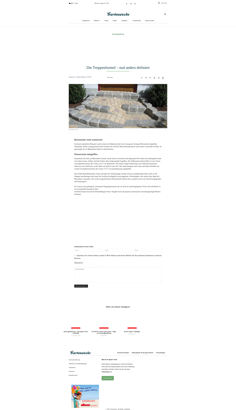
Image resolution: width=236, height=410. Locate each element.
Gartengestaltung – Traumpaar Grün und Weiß (76, 332)
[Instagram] (130, 4)
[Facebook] (126, 4)
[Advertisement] (118, 50)
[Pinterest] (150, 78)
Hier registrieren (107, 378)
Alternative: (78, 263)
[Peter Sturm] (104, 77)
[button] (165, 14)
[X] (135, 4)
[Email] (158, 78)
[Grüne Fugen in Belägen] (132, 320)
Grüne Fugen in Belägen (132, 331)
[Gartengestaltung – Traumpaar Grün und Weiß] (75, 320)
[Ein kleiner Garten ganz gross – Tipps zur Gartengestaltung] (104, 320)
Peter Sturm (110, 77)
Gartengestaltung (118, 34)
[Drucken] (163, 78)
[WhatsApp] (154, 78)
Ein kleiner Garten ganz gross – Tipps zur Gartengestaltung (104, 332)
